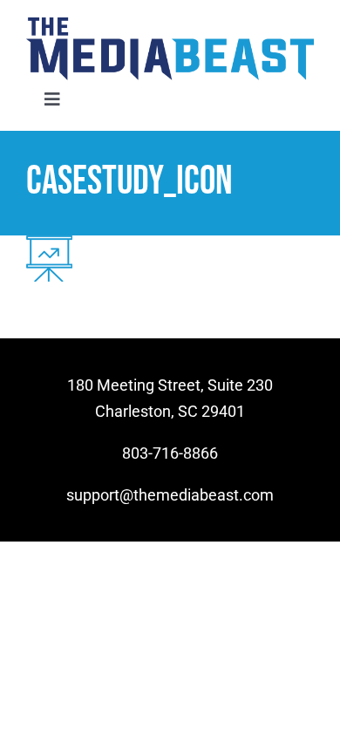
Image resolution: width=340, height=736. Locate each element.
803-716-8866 (170, 453)
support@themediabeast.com (170, 495)
